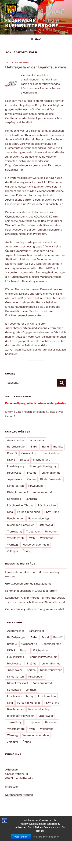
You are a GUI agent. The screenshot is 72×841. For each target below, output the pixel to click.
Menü (38, 39)
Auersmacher (15, 440)
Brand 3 (12, 453)
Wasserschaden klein (35, 544)
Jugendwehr (14, 479)
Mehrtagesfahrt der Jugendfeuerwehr (35, 67)
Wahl (32, 538)
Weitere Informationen (46, 836)
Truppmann (33, 531)
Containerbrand (51, 453)
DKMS (11, 459)
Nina (10, 511)
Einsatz (24, 459)
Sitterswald (45, 525)
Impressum (12, 786)
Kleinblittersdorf (17, 492)
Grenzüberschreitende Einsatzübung (28, 583)
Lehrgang (31, 498)
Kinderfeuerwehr (51, 479)
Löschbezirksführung (20, 505)
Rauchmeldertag (38, 518)
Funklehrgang (15, 466)
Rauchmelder (15, 518)
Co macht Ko (29, 453)
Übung (27, 551)
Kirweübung (36, 485)
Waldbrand (46, 538)
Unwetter (51, 531)
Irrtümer (32, 472)
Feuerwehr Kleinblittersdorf (31, 23)
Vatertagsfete (16, 538)
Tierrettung (14, 531)
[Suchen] (61, 383)
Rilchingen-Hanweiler (20, 525)
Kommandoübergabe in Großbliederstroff (31, 590)
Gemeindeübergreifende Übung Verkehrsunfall (34, 609)
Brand (45, 446)
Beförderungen (16, 446)
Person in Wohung (28, 511)
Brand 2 (58, 446)
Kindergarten (15, 485)
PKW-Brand (51, 511)
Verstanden (20, 836)
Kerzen (31, 479)
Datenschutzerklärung (19, 794)
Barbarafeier (36, 440)
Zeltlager (12, 551)
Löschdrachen (47, 505)
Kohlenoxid (14, 498)
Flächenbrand (41, 459)
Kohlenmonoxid (42, 492)
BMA (34, 446)
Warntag (12, 544)
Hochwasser (15, 472)
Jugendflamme (51, 472)
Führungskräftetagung (43, 466)
